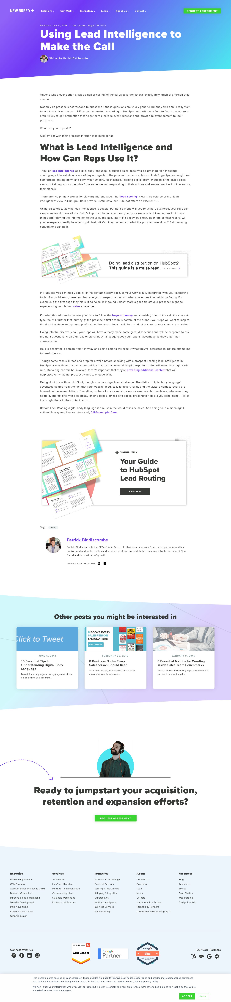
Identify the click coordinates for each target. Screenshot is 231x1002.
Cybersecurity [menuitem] (101, 897)
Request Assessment (202, 11)
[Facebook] (21, 956)
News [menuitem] (140, 893)
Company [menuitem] (142, 884)
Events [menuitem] (182, 888)
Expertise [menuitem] (16, 874)
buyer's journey (122, 315)
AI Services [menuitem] (58, 879)
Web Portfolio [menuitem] (186, 897)
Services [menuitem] (58, 874)
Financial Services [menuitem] (104, 884)
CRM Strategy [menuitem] (17, 884)
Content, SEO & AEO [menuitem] (21, 911)
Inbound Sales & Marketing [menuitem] (25, 897)
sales (76, 306)
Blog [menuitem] (181, 879)
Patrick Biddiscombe (75, 58)
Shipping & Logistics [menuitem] (105, 893)
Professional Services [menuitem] (64, 902)
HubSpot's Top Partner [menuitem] (149, 902)
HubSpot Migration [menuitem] (62, 884)
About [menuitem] (141, 874)
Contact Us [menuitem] (143, 879)
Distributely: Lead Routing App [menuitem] (153, 911)
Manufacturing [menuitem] (102, 911)
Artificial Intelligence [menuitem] (105, 902)
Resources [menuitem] (185, 874)
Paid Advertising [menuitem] (19, 906)
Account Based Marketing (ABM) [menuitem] (28, 888)
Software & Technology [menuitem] (107, 879)
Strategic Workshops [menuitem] (63, 897)
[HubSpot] (193, 956)
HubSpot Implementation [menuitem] (66, 888)
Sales (53, 527)
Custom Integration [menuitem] (62, 893)
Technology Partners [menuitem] (148, 906)
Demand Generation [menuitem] (21, 893)
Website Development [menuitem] (22, 902)
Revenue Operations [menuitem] (21, 879)
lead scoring (128, 196)
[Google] (209, 956)
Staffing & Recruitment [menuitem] (106, 888)
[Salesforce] (201, 956)
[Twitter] (105, 564)
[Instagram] (37, 956)
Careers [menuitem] (141, 897)
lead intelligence (63, 171)
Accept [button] (187, 996)
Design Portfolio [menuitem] (187, 902)
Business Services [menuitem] (104, 906)
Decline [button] (203, 996)
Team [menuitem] (139, 888)
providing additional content (146, 370)
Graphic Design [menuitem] (18, 916)
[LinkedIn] (99, 564)
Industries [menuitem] (101, 874)
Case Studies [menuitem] (186, 893)
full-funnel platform (104, 412)
